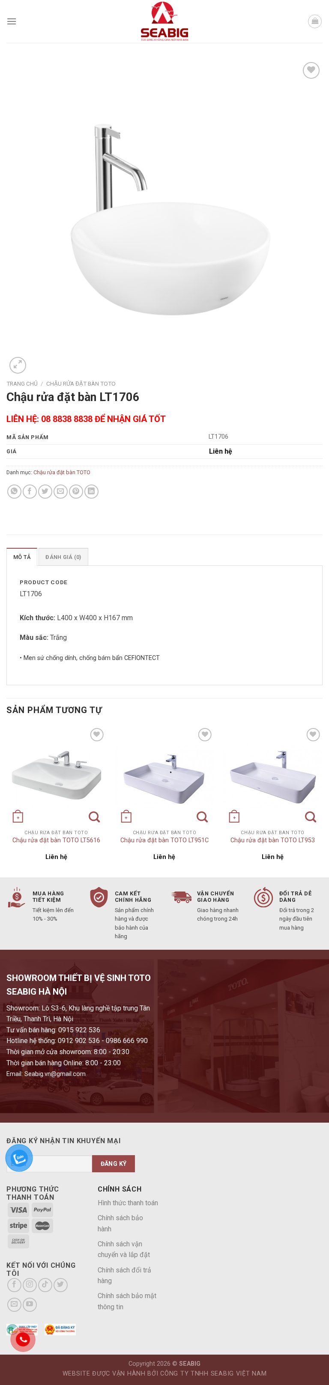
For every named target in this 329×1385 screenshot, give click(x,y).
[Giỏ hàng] (315, 21)
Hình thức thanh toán (128, 1203)
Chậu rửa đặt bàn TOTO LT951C (164, 840)
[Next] (322, 801)
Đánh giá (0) (63, 557)
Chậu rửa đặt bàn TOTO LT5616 (56, 840)
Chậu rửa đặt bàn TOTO (81, 383)
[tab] (21, 557)
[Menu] (11, 21)
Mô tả (21, 557)
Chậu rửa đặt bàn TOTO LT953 (272, 840)
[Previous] (6, 801)
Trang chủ (22, 383)
